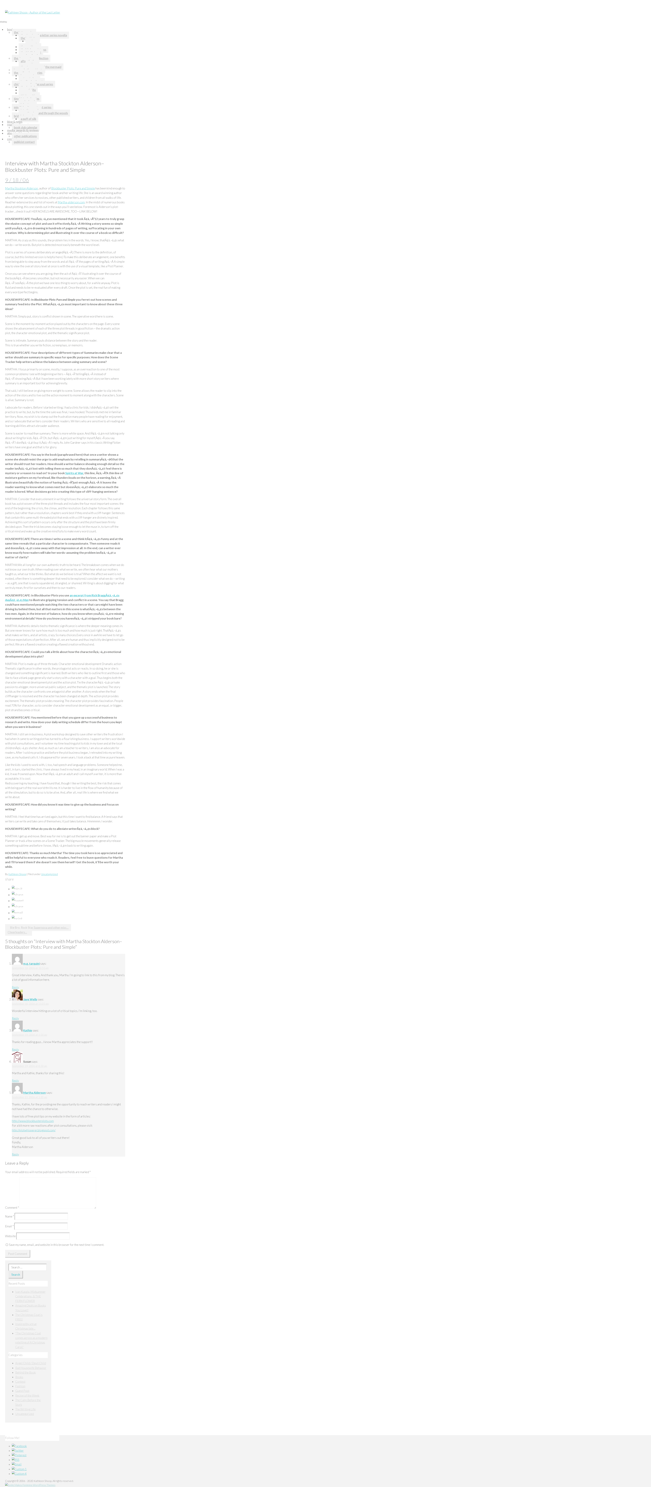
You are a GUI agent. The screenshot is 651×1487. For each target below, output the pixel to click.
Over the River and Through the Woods (44, 113)
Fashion (20, 1386)
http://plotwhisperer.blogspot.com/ (34, 1130)
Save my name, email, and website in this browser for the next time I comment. (56, 1245)
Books (11, 29)
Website (10, 1236)
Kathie (27, 1030)
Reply (15, 987)
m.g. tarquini (31, 963)
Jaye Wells (30, 999)
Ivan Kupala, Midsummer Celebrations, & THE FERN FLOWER (30, 1296)
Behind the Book (25, 1372)
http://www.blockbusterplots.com (33, 1121)
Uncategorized (49, 874)
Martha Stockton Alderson (21, 188)
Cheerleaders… (17, 932)
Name (9, 1216)
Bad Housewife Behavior (30, 1368)
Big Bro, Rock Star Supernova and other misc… (39, 927)
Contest (20, 1381)
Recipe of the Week (27, 1395)
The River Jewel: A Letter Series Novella (44, 35)
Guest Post (22, 1391)
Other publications (25, 136)
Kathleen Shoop (17, 874)
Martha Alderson (34, 1092)
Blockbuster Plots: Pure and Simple (73, 188)
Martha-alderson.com (71, 202)
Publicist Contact (24, 142)
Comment (12, 1207)
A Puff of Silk (28, 119)
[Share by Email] (17, 912)
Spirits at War (74, 473)
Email (9, 1226)
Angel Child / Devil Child (30, 1363)
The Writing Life (25, 1409)
